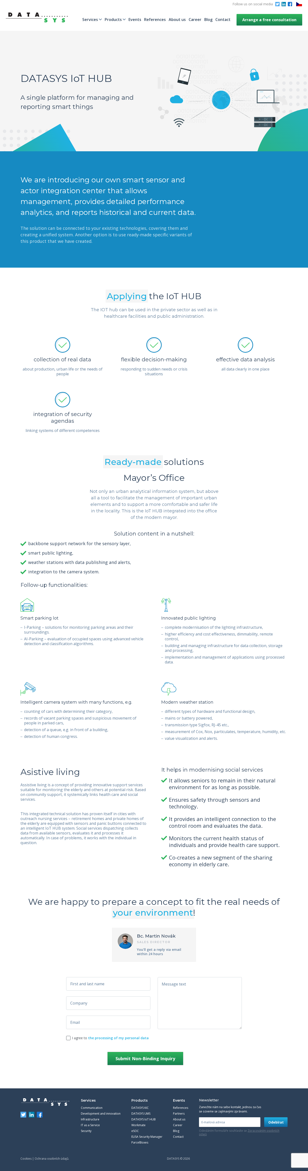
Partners (179, 1113)
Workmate (138, 1125)
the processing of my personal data (118, 1038)
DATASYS (45, 1102)
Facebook (290, 4)
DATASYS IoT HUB (143, 1119)
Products (113, 19)
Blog (208, 19)
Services (90, 19)
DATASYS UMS (140, 1113)
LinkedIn (284, 4)
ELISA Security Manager (146, 1137)
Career (195, 19)
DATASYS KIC (140, 1108)
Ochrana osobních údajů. (52, 1159)
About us (177, 19)
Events (134, 19)
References (155, 19)
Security (86, 1131)
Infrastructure (90, 1119)
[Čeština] (299, 4)
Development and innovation (101, 1113)
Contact (223, 19)
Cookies (26, 1159)
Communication (92, 1108)
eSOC (135, 1131)
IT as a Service (90, 1125)
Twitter (277, 4)
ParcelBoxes (139, 1142)
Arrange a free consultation (269, 19)
